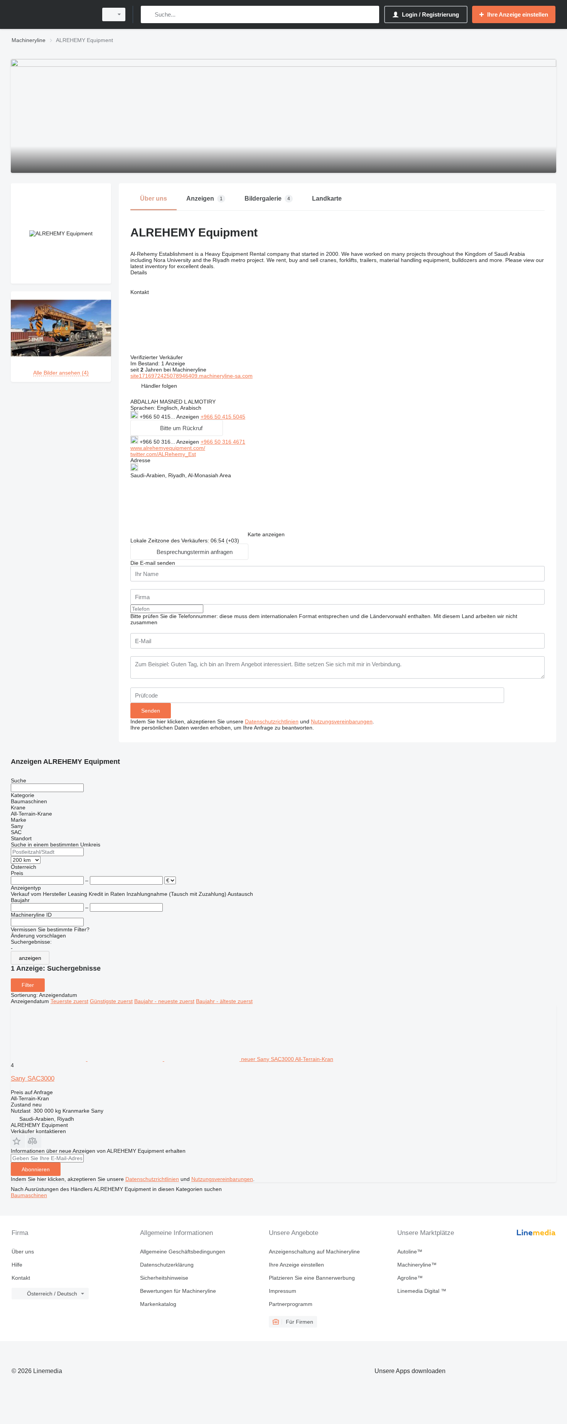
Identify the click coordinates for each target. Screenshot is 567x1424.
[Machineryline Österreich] (52, 14)
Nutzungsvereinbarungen (342, 721)
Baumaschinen (29, 1195)
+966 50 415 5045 (223, 417)
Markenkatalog (158, 1304)
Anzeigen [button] (188, 417)
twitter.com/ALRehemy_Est (163, 454)
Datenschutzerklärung (167, 1265)
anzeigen (30, 958)
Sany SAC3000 (32, 1078)
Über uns (23, 1251)
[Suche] (148, 14)
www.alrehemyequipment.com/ (167, 448)
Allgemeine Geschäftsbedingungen (182, 1251)
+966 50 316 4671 (223, 442)
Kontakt (21, 1278)
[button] (159, 385)
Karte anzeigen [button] (266, 534)
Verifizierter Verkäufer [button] (157, 357)
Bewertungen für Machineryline (178, 1291)
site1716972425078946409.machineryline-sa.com (191, 376)
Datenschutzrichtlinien (272, 721)
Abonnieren (36, 1169)
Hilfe (17, 1265)
